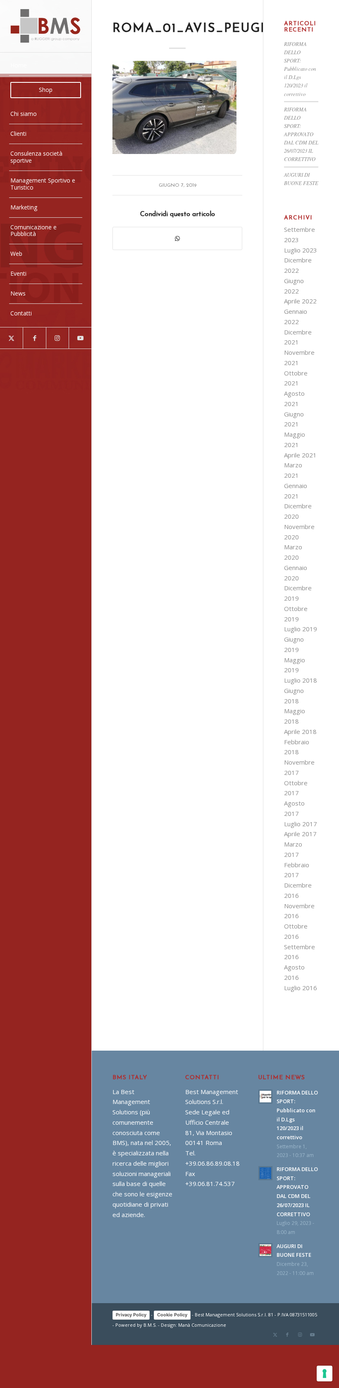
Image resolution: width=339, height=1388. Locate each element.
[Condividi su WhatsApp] (177, 238)
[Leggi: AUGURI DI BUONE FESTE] (265, 1250)
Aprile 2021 (300, 455)
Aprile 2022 (300, 301)
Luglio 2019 (300, 629)
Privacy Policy (131, 1315)
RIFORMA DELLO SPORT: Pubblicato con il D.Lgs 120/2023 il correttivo (300, 68)
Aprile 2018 (300, 731)
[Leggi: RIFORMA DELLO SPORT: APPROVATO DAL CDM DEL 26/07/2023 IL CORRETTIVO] (265, 1173)
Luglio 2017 (300, 824)
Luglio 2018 (300, 680)
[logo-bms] (45, 26)
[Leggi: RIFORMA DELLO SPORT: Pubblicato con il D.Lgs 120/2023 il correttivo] (265, 1096)
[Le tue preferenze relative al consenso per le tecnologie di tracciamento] (324, 1373)
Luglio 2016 (300, 988)
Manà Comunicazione (202, 1325)
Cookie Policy (172, 1315)
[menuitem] (45, 66)
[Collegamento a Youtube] (80, 338)
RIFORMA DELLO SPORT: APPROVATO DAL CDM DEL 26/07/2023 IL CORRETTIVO (301, 134)
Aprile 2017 (300, 834)
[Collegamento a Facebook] (34, 338)
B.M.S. (150, 1325)
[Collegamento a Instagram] (57, 338)
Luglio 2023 (300, 250)
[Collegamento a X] (11, 338)
